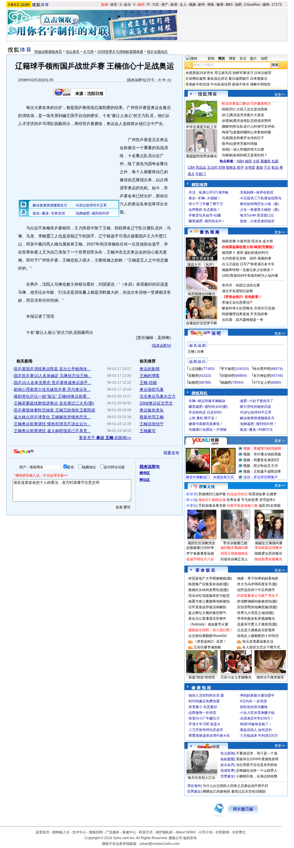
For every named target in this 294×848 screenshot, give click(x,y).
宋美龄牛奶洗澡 (197, 84)
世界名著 (233, 500)
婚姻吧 (226, 383)
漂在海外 (194, 786)
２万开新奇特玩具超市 (206, 730)
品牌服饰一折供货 (202, 713)
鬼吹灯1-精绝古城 (212, 500)
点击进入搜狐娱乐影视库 (256, 630)
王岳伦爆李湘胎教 (207, 647)
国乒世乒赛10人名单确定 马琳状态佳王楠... (52, 375)
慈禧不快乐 (240, 84)
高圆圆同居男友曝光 (201, 156)
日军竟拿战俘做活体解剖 (207, 607)
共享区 (191, 506)
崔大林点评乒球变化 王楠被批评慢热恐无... (52, 417)
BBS (229, 5)
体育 (113, 5)
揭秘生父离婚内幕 (269, 543)
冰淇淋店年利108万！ (257, 718)
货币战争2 (267, 500)
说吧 (238, 5)
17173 (277, 5)
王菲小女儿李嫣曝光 (236, 677)
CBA (191, 167)
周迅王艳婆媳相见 (234, 553)
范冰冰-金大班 (262, 241)
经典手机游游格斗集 (242, 506)
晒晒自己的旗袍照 (216, 791)
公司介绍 (205, 832)
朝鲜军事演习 (243, 73)
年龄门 (201, 174)
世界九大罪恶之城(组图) (255, 613)
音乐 (242, 58)
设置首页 (42, 832)
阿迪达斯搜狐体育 (48, 52)
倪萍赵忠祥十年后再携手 (256, 590)
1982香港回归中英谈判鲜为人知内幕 (250, 276)
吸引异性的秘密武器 (255, 407)
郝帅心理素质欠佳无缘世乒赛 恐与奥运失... (52, 389)
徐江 (225, 115)
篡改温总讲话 (217, 79)
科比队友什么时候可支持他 (253, 126)
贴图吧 (193, 383)
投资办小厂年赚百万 (204, 718)
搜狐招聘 (96, 832)
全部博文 (239, 832)
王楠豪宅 (148, 430)
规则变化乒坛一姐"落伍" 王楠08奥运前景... (52, 396)
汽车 (155, 5)
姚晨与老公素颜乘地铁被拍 (209, 601)
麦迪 (259, 167)
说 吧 (216, 333)
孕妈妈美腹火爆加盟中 (257, 695)
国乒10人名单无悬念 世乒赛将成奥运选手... (52, 382)
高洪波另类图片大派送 (247, 115)
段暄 (225, 109)
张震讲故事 (257, 494)
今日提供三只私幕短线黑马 (260, 198)
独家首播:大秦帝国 (236, 241)
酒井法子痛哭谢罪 (270, 677)
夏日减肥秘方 (239, 79)
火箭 (256, 161)
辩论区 (145, 480)
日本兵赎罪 (262, 73)
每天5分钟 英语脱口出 (257, 215)
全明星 (250, 167)
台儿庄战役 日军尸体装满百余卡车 (248, 264)
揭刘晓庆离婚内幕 (234, 548)
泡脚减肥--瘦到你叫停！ (258, 424)
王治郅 (212, 167)
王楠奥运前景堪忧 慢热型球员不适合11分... (52, 424)
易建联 (265, 161)
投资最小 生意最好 (203, 707)
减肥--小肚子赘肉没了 (256, 401)
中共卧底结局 (220, 84)
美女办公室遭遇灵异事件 (207, 619)
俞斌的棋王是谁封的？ (250, 155)
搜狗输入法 (60, 832)
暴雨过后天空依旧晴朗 (248, 791)
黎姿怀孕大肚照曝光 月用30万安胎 (248, 308)
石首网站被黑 (195, 79)
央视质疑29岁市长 (199, 73)
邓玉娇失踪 (223, 73)
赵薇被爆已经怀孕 (200, 548)
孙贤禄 (227, 121)
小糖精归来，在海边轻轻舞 (256, 776)
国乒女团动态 (157, 52)
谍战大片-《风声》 (201, 265)
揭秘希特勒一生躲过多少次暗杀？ (248, 270)
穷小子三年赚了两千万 (206, 204)
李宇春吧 (228, 369)
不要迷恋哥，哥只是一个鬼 (256, 753)
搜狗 (265, 5)
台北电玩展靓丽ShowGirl (207, 636)
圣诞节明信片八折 (200, 559)
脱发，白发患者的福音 (257, 221)
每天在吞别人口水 (201, 778)
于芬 (267, 167)
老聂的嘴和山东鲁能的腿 (252, 132)
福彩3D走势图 (270, 506)
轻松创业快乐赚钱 (254, 707)
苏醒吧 (193, 376)
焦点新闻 (227, 753)
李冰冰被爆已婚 (235, 543)
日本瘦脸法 (258, 79)
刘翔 (221, 167)
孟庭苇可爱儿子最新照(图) (257, 624)
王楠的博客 (150, 375)
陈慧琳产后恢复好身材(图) (208, 584)
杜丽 (275, 161)
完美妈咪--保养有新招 (256, 192)
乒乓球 (88, 52)
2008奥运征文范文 (156, 403)
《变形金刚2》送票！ (210, 642)
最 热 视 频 (209, 232)
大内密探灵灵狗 (234, 258)
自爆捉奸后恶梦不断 (201, 323)
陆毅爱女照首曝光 (268, 553)
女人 (183, 5)
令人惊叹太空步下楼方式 (261, 647)
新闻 (104, 5)
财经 (141, 5)
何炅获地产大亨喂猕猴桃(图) (210, 578)
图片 (253, 58)
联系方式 (146, 832)
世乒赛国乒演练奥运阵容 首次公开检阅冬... (52, 369)
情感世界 (227, 771)
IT (148, 5)
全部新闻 (222, 832)
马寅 (225, 138)
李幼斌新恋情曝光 (268, 548)
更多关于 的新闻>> (105, 437)
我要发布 (171, 453)
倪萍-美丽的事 (260, 258)
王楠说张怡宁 (152, 424)
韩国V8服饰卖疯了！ (256, 724)
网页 (221, 58)
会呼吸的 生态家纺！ (204, 210)
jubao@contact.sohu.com (159, 844)
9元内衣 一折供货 (253, 701)
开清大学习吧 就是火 (204, 724)
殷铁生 (231, 167)
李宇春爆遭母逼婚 (200, 553)
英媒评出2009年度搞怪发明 (257, 759)
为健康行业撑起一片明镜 (208, 430)
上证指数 (195, 369)
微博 (219, 5)
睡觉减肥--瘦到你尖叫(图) (208, 407)
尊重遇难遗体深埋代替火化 (209, 736)
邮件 (201, 5)
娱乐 (127, 5)
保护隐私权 (164, 832)
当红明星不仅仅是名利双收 (256, 765)
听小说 (191, 500)
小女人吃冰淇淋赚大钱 (257, 713)
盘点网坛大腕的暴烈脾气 (207, 613)
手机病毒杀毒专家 (212, 506)
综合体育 (73, 52)
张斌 (225, 149)
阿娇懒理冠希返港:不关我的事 (245, 314)
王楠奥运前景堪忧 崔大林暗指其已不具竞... (52, 430)
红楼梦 (271, 494)
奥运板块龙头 (152, 410)
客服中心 (129, 832)
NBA (240, 161)
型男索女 (227, 776)
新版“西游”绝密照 (202, 677)
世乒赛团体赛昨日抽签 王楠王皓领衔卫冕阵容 (54, 410)
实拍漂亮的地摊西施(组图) (257, 607)
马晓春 (227, 155)
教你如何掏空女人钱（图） (260, 204)
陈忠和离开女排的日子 (247, 138)
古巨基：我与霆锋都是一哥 (242, 320)
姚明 (248, 161)
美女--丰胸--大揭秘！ (205, 198)
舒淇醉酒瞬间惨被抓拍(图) (257, 601)
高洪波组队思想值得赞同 (252, 121)
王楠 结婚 (148, 382)
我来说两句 (136, 80)
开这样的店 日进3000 (205, 412)
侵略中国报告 (260, 84)
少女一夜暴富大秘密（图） (260, 210)
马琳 (200, 352)
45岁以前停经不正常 (256, 412)
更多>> (279, 95)
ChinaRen (252, 5)
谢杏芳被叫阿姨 (245, 144)
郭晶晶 (201, 167)
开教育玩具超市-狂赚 (205, 215)
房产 (164, 5)
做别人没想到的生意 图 (206, 695)
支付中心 (79, 832)
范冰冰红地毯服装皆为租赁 (209, 596)
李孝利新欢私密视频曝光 (256, 619)
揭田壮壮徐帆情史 (201, 543)
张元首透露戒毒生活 (257, 642)
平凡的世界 (249, 500)
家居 (174, 5)
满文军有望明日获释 (237, 291)
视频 (192, 5)
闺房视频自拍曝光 (201, 294)
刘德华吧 (228, 376)
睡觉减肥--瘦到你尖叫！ (207, 221)
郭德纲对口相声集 (212, 494)
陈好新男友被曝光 (268, 559)
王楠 (190, 352)
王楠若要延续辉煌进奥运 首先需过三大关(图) (54, 403)
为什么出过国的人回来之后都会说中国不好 (235, 786)
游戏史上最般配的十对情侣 (257, 636)
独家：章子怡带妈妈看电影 (257, 578)
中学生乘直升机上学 (201, 127)
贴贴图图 (227, 759)
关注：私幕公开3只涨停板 (209, 192)
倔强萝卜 (229, 253)
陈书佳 (227, 144)
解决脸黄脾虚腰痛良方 (257, 418)
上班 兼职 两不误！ (203, 418)
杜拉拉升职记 (237, 494)
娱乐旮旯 (227, 765)
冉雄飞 (227, 132)
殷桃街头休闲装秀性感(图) (208, 590)
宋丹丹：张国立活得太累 (241, 285)
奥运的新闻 (150, 369)
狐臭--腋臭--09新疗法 (256, 430)
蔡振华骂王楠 (152, 417)
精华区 (145, 473)
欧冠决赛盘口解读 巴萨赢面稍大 (246, 104)
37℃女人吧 (262, 383)
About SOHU (186, 832)
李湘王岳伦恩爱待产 (237, 303)
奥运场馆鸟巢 (152, 389)
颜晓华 (227, 126)
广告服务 (112, 832)
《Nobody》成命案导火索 (208, 624)
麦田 (240, 253)
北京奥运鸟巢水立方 (158, 396)
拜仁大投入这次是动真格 (249, 109)
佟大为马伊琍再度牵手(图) (257, 584)
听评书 (191, 494)
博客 (210, 5)
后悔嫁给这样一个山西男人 (256, 771)
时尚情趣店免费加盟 (204, 701)
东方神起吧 (261, 376)
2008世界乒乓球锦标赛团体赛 (120, 52)
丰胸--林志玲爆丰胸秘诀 (207, 401)
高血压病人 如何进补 (256, 730)
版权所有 (190, 838)
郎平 (240, 167)
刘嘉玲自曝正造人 (234, 559)
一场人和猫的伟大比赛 (247, 149)
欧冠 (275, 167)
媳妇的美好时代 (256, 253)
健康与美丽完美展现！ (206, 424)
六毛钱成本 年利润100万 (259, 736)
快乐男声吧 (261, 369)
